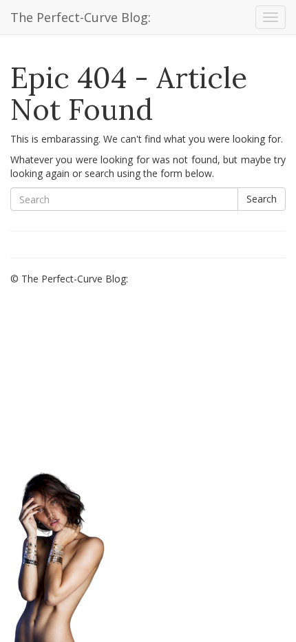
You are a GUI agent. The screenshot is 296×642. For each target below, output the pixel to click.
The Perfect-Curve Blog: (80, 17)
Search (261, 198)
